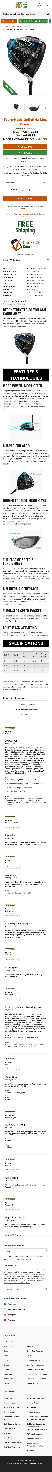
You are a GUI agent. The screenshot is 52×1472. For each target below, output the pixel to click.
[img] (21, 128)
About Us (8, 1398)
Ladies (29, 1342)
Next (45, 108)
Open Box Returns (35, 1351)
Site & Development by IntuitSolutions (22, 1463)
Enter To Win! (9, 1429)
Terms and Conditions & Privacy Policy (17, 1283)
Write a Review (26, 714)
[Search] (48, 14)
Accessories (9, 1379)
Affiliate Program (34, 1434)
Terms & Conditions (35, 1398)
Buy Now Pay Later (12, 1447)
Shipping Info (9, 1412)
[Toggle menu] (3, 5)
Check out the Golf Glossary (14, 304)
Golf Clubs (8, 1346)
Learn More (32, 169)
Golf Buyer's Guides (12, 1424)
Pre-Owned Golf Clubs (36, 1379)
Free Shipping (25, 153)
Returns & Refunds (12, 1407)
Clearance (31, 1356)
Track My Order (10, 1403)
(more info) (25, 208)
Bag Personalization (35, 1365)
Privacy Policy (33, 1403)
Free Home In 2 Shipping (37, 1374)
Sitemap (30, 1450)
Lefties (6, 1383)
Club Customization (35, 1369)
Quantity (15, 189)
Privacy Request (34, 1412)
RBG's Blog (8, 1433)
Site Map (41, 1463)
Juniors (30, 1346)
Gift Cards (8, 1342)
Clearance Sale (9, 21)
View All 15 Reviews (13, 1235)
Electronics (8, 1374)
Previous (5, 108)
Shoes (6, 1365)
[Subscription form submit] (46, 1251)
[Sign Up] (46, 1289)
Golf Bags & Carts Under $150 (33, 21)
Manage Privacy (33, 1407)
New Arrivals (32, 1383)
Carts (6, 1356)
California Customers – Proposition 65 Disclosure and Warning (37, 1426)
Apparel (7, 1369)
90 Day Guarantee (34, 1360)
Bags (6, 1351)
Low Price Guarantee (13, 1442)
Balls (6, 1360)
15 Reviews (30, 128)
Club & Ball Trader (11, 1438)
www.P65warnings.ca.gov (12, 689)
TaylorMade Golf (33, 271)
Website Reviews (34, 1439)
